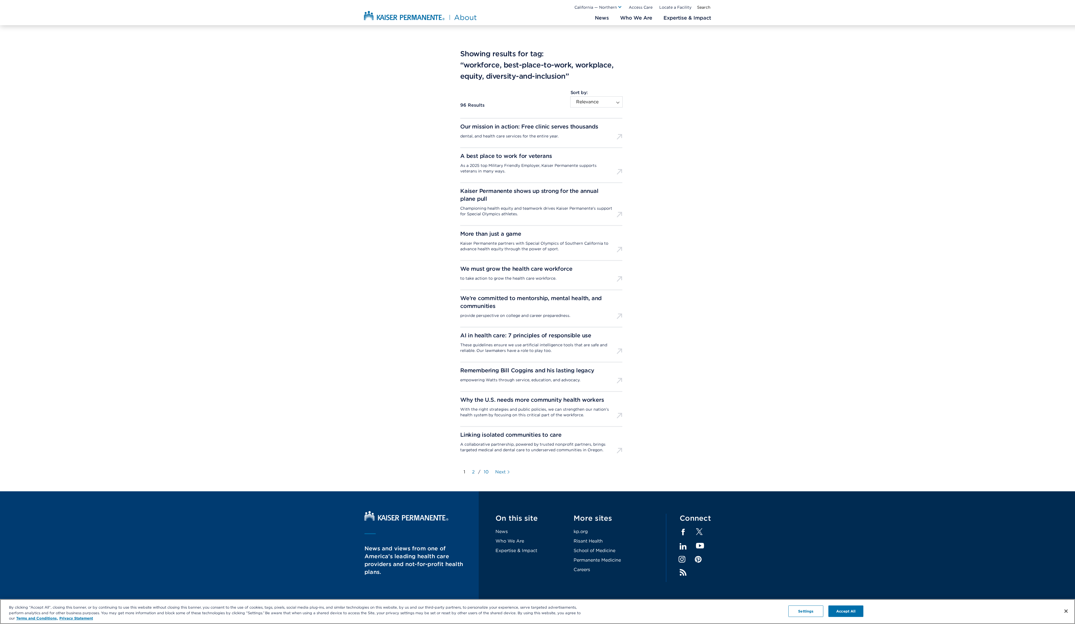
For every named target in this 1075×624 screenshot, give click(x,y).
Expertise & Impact (516, 550)
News (502, 531)
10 (486, 472)
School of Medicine (594, 550)
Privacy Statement (76, 618)
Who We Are (510, 541)
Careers (582, 569)
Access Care (641, 7)
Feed (683, 572)
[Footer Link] (699, 533)
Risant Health (588, 541)
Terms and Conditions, (37, 618)
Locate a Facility (675, 7)
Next (500, 472)
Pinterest (698, 559)
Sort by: (579, 92)
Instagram (682, 559)
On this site (517, 518)
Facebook (683, 532)
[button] (598, 7)
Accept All (846, 611)
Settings (806, 611)
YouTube (700, 546)
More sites (593, 518)
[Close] (1066, 611)
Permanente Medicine (597, 560)
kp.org (581, 531)
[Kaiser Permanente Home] (406, 519)
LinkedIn (683, 546)
